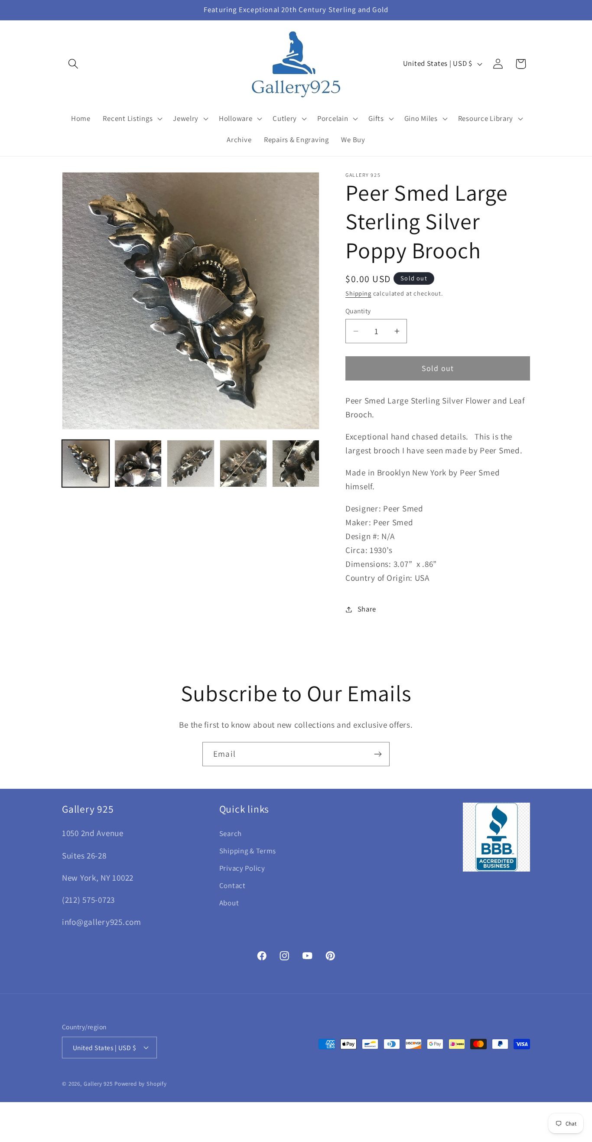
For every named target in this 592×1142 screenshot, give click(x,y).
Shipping (358, 293)
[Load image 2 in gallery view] (138, 463)
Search (230, 833)
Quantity (358, 310)
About (229, 903)
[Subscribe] (377, 754)
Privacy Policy (242, 868)
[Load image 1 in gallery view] (85, 463)
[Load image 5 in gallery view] (295, 463)
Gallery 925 (98, 1083)
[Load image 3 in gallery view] (190, 463)
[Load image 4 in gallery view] (243, 463)
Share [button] (367, 609)
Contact (232, 885)
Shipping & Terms (247, 851)
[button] (73, 63)
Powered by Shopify (140, 1083)
